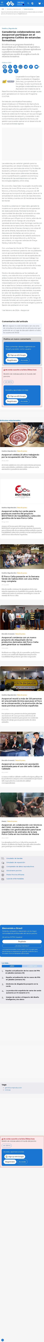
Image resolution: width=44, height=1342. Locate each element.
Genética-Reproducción (9, 451)
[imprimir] (10, 71)
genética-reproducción (13, 1088)
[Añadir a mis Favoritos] (5, 71)
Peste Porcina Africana (15, 875)
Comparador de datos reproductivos (20, 866)
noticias (7, 1090)
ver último (8, 382)
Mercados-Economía (8, 634)
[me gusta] (16, 71)
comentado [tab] (32, 966)
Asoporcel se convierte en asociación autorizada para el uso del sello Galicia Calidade (20, 766)
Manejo (4, 821)
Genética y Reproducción (9, 28)
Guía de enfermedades (15, 879)
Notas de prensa (22, 451)
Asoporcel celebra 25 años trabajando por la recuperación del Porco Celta (20, 455)
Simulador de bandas (14, 858)
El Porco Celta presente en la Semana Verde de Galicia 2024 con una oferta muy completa (20, 578)
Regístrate (12, 360)
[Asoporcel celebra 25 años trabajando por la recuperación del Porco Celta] (22, 434)
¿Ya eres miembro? (22, 946)
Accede (24, 360)
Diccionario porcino (14, 871)
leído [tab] (12, 966)
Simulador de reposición (15, 862)
